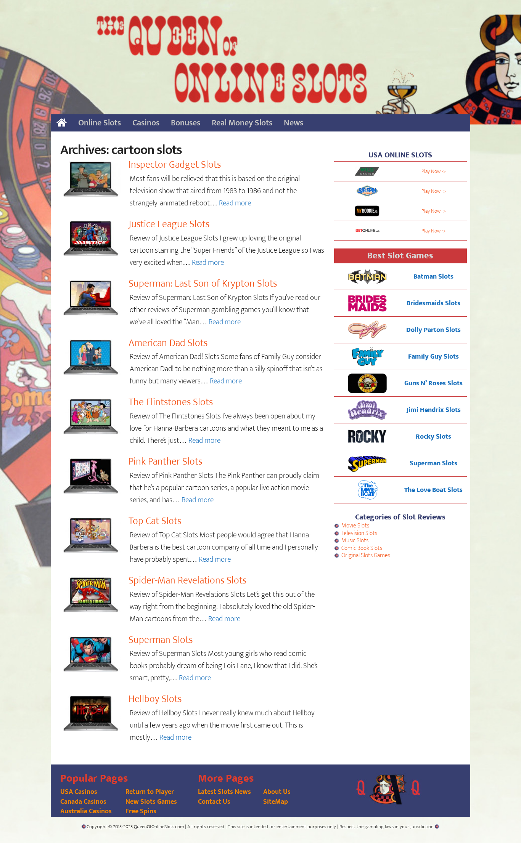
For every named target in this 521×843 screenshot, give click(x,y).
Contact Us (214, 802)
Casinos (145, 123)
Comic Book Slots (361, 548)
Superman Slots (433, 463)
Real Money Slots (242, 123)
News (293, 123)
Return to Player (149, 792)
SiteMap (275, 802)
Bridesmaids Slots (433, 303)
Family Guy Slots (433, 356)
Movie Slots (355, 526)
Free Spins (140, 811)
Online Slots (99, 123)
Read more (235, 203)
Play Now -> (433, 171)
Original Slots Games (365, 555)
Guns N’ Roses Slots (433, 383)
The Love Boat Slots (433, 490)
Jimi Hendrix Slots (434, 410)
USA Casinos (78, 792)
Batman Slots (433, 276)
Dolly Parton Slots (433, 330)
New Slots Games (151, 802)
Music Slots (354, 540)
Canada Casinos (83, 802)
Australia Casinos (86, 811)
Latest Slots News (224, 792)
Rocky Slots (433, 436)
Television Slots (359, 533)
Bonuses (185, 123)
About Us (277, 792)
